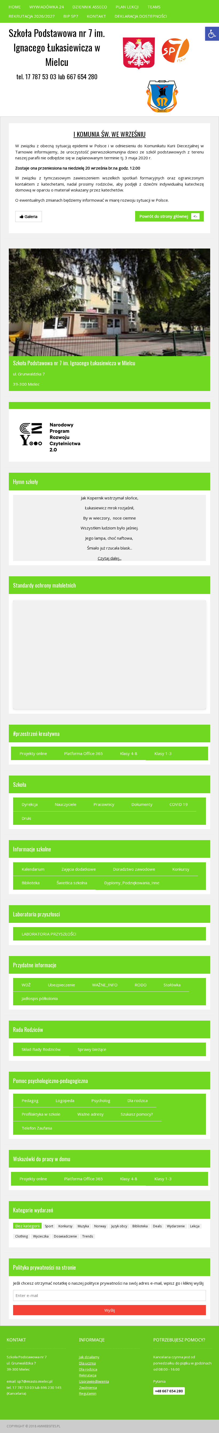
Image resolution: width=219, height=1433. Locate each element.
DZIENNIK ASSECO (89, 6)
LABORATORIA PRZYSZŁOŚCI (49, 933)
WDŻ (26, 984)
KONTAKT (96, 16)
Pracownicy (103, 804)
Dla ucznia (87, 1363)
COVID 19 (179, 804)
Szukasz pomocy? (137, 1114)
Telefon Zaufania (37, 1128)
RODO (141, 984)
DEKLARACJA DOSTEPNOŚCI (141, 16)
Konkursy (180, 869)
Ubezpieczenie (61, 984)
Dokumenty (141, 804)
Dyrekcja (30, 804)
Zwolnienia (88, 1387)
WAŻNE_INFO (105, 984)
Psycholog (100, 1100)
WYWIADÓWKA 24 (46, 6)
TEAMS (154, 6)
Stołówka (172, 984)
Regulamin (87, 1393)
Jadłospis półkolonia (40, 998)
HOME (15, 6)
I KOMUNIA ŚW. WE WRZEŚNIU (109, 134)
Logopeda (65, 1100)
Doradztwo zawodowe (134, 869)
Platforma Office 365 (83, 753)
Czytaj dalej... (110, 558)
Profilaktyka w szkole (41, 1114)
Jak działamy (89, 1357)
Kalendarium (33, 869)
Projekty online (33, 753)
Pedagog (30, 1100)
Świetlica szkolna (72, 882)
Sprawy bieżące (92, 1049)
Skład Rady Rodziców (41, 1049)
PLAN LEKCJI (127, 6)
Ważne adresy (90, 1114)
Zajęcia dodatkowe (78, 869)
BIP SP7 (70, 16)
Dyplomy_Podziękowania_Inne (131, 882)
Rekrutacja (87, 1375)
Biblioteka (31, 882)
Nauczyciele (65, 804)
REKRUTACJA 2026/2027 (32, 16)
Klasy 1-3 (163, 753)
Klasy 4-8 (128, 753)
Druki (26, 818)
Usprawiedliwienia (94, 1381)
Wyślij (109, 1310)
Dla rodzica (137, 1100)
